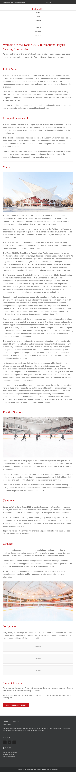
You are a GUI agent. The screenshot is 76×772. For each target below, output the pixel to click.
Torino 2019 (38, 8)
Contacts (38, 35)
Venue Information (8, 754)
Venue (38, 24)
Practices (38, 28)
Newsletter (38, 31)
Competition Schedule (10, 752)
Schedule (38, 20)
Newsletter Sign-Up (9, 756)
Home (38, 12)
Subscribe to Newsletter (16, 705)
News (38, 16)
